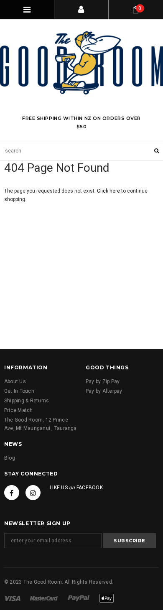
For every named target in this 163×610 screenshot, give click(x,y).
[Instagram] (33, 492)
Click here (109, 191)
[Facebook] (11, 492)
